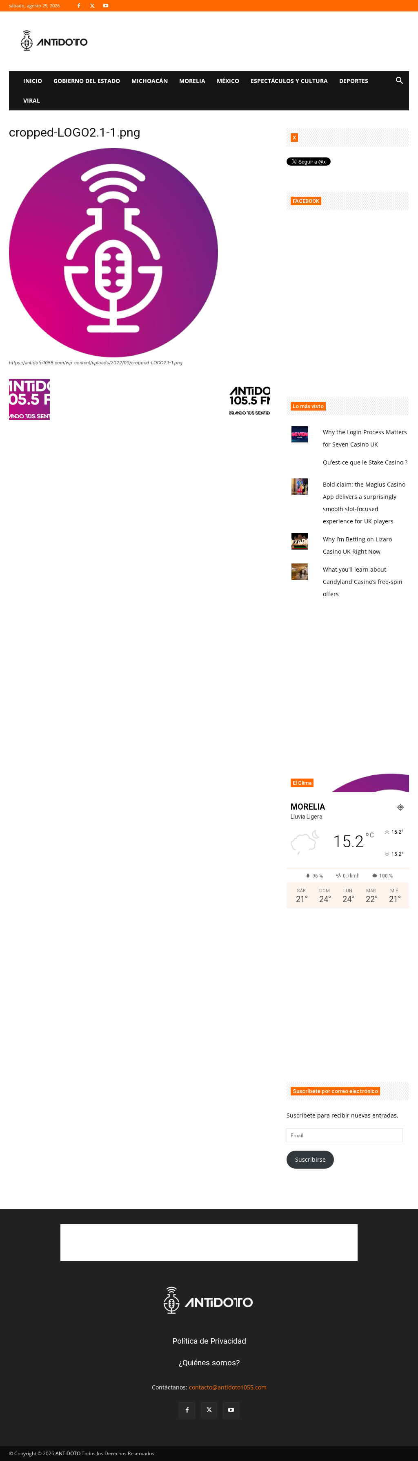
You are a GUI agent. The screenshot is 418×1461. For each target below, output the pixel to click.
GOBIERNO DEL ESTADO (86, 81)
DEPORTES (353, 81)
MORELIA (192, 81)
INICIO (32, 81)
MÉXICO (228, 81)
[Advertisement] (348, 313)
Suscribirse (310, 1159)
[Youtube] (106, 5)
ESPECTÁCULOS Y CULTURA (289, 81)
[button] (399, 81)
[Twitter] (92, 5)
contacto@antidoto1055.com (228, 1387)
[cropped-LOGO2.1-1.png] (113, 355)
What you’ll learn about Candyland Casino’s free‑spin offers (362, 582)
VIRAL (31, 100)
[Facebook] (79, 5)
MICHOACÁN (149, 81)
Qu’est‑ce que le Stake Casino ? (365, 462)
